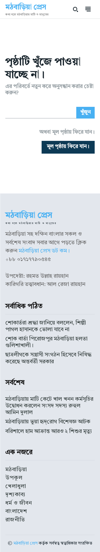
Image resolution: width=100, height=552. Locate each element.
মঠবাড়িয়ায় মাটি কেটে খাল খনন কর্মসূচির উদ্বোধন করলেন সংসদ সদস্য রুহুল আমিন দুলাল (49, 406)
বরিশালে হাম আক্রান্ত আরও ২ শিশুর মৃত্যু (48, 431)
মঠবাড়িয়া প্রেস (25, 543)
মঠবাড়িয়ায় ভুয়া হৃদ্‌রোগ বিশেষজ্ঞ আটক (47, 422)
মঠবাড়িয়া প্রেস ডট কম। (44, 251)
